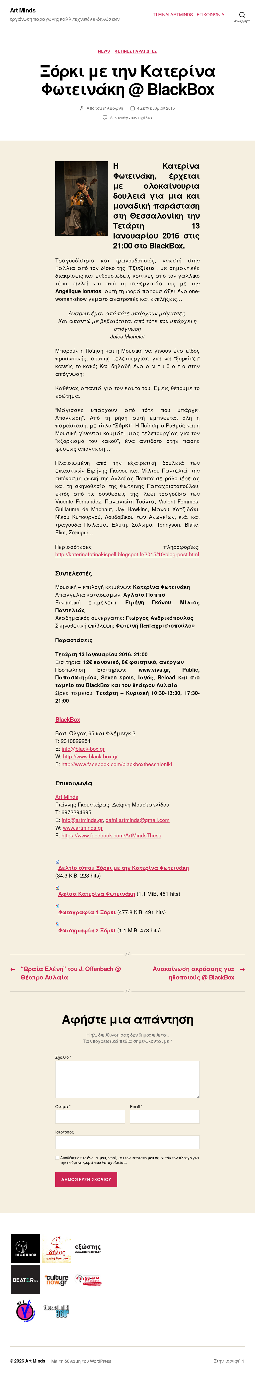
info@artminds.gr (82, 819)
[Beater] (25, 1279)
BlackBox (67, 719)
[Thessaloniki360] (56, 1310)
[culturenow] (56, 1279)
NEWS (104, 51)
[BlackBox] (25, 1248)
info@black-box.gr (83, 748)
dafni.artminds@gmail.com (138, 819)
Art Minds (22, 10)
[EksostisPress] (87, 1248)
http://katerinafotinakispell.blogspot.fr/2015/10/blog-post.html (127, 554)
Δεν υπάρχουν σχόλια (131, 117)
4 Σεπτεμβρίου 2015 (156, 108)
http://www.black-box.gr (90, 756)
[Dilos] (56, 1248)
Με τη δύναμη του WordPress (81, 1361)
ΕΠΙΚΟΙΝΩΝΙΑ (210, 14)
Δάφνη (116, 108)
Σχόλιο (63, 1057)
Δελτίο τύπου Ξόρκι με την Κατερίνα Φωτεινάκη (123, 867)
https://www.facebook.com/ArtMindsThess (111, 835)
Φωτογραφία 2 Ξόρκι (87, 930)
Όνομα (62, 1106)
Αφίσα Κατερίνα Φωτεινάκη (96, 893)
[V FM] (25, 1310)
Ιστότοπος (64, 1131)
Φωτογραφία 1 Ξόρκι (87, 912)
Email (136, 1106)
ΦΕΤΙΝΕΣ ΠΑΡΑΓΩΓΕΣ (136, 51)
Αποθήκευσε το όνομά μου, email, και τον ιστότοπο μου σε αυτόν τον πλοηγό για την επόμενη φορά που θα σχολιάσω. (129, 1160)
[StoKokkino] (87, 1279)
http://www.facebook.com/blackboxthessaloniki (117, 764)
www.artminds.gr (83, 827)
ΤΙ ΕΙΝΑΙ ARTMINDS (173, 14)
